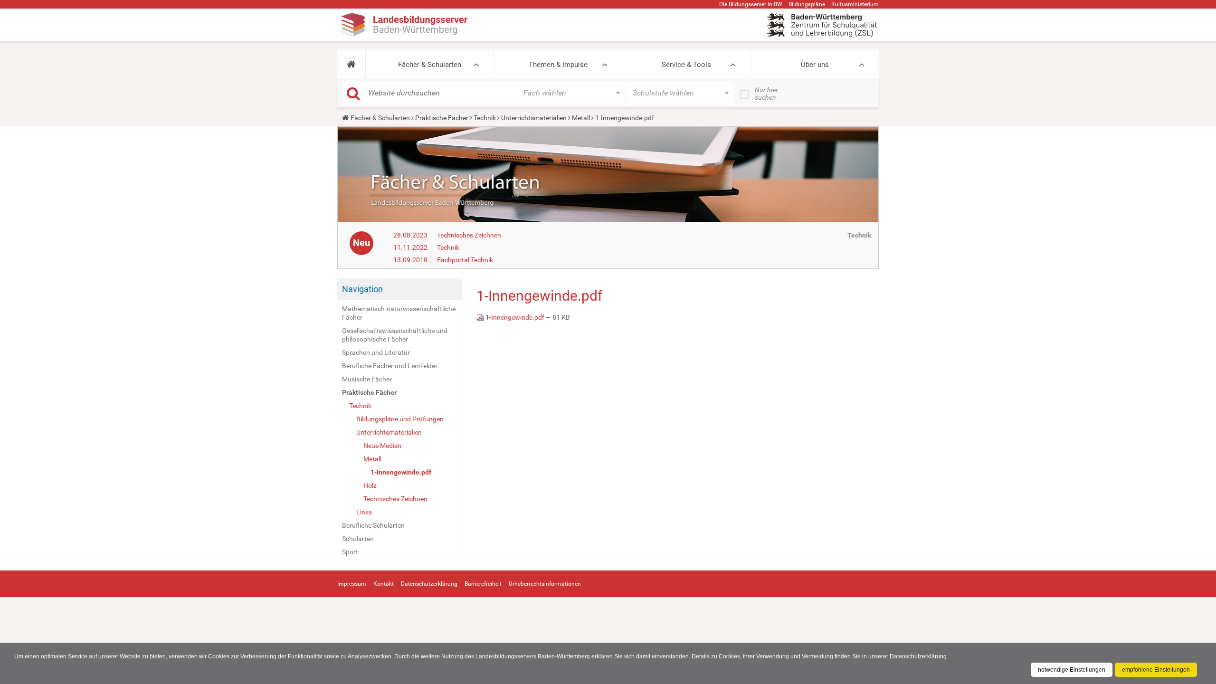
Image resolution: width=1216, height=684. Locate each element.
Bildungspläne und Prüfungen (400, 419)
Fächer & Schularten (429, 64)
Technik (485, 118)
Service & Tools (686, 64)
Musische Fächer (367, 379)
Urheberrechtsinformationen (545, 583)
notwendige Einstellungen (1071, 669)
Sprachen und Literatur (376, 352)
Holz (370, 485)
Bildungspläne (806, 4)
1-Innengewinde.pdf (400, 472)
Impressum (351, 583)
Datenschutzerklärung (918, 656)
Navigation (362, 289)
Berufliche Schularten (373, 525)
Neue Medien (382, 445)
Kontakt (383, 583)
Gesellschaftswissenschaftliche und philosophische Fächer (394, 335)
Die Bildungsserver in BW (750, 4)
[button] (351, 64)
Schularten (358, 538)
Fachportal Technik (465, 260)
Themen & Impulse (558, 64)
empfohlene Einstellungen (1156, 669)
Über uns (815, 64)
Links (364, 512)
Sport (350, 552)
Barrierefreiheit (483, 583)
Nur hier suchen (766, 93)
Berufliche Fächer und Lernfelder (389, 366)
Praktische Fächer (441, 118)
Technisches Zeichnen (469, 235)
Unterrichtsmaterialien (534, 118)
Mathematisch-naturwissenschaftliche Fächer (399, 313)
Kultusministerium (855, 4)
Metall (581, 118)
